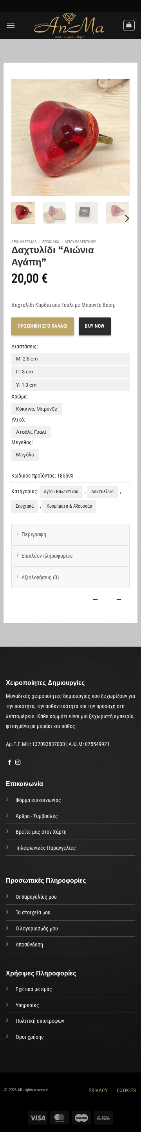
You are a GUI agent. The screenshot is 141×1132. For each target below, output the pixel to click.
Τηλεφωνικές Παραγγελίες (46, 848)
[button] (10, 25)
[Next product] (95, 598)
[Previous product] (119, 598)
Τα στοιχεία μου (33, 912)
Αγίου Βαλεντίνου (80, 242)
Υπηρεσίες (27, 1005)
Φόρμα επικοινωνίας (38, 800)
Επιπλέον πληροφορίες (47, 556)
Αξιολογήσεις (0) (40, 577)
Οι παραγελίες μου (36, 897)
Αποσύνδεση (29, 944)
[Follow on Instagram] (18, 763)
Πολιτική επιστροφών (40, 1021)
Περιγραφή (34, 534)
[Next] (126, 218)
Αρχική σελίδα (24, 242)
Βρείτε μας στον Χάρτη (41, 832)
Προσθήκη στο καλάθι (43, 326)
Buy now (95, 326)
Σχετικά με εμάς (34, 989)
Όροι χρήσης (30, 1037)
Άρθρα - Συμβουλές (37, 816)
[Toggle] (18, 532)
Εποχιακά (50, 242)
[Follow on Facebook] (10, 763)
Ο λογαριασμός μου (37, 928)
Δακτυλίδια (102, 491)
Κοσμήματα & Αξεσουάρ (69, 506)
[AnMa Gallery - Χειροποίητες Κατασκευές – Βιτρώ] (69, 25)
